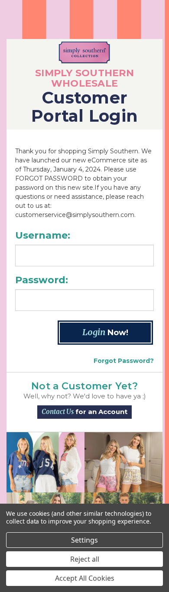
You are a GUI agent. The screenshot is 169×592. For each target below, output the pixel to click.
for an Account (84, 412)
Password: (41, 280)
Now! (105, 332)
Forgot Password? (124, 361)
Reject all (84, 559)
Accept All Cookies (84, 578)
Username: (42, 235)
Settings (84, 540)
